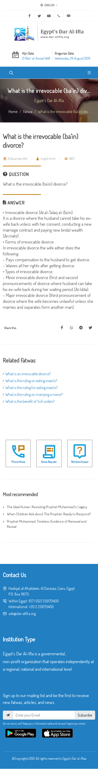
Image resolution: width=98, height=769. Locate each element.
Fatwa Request (49, 462)
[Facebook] (29, 16)
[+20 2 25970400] (59, 16)
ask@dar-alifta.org (22, 613)
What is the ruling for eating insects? (31, 387)
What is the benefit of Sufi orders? (29, 401)
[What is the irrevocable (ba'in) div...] (62, 328)
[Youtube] (49, 16)
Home (13, 111)
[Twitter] (39, 16)
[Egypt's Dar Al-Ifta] (49, 33)
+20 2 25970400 (41, 606)
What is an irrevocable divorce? (28, 373)
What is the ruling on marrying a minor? (34, 394)
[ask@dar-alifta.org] (68, 16)
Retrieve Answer (79, 462)
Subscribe (85, 715)
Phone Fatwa (18, 462)
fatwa (27, 111)
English (49, 5)
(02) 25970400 (47, 601)
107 (31, 601)
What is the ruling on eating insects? (31, 380)
